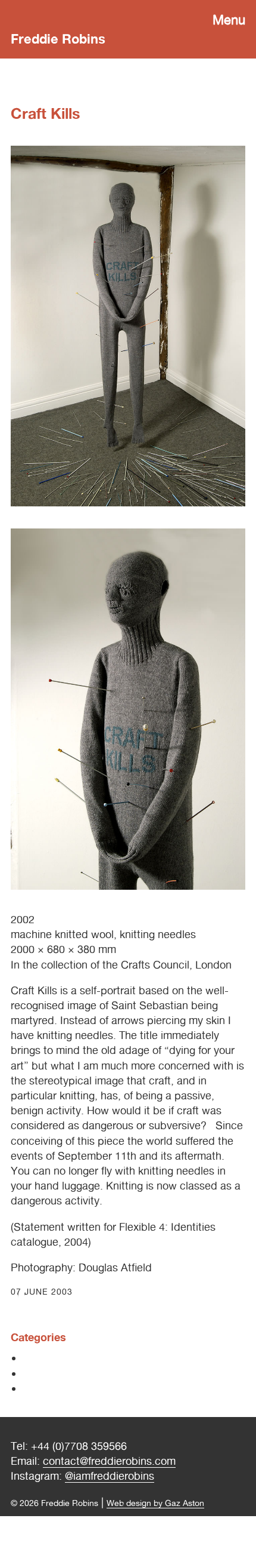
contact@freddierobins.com (109, 1461)
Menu (229, 19)
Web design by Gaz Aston (155, 1503)
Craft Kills (45, 113)
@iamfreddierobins (109, 1476)
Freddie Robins (58, 39)
